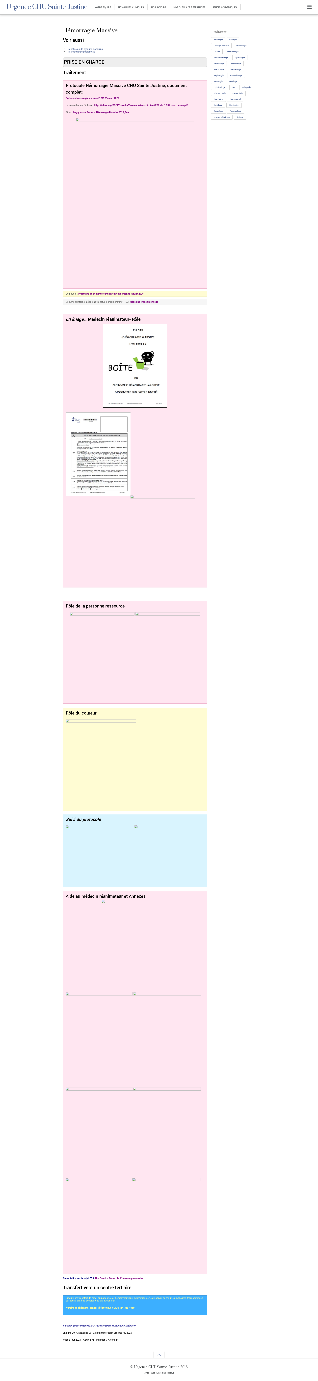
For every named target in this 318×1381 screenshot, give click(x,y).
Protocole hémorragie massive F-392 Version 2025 (92, 98)
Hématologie (219, 63)
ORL (233, 87)
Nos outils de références (189, 7)
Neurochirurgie (236, 75)
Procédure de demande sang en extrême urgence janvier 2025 (111, 294)
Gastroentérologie (221, 57)
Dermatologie (241, 45)
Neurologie (218, 81)
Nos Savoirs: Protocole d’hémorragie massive (119, 1278)
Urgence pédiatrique (222, 117)
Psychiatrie (218, 99)
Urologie (240, 117)
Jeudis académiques (224, 7)
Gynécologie (240, 57)
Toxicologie (218, 111)
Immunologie (236, 63)
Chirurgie (233, 39)
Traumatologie (235, 111)
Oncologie (233, 81)
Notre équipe (103, 7)
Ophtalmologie (219, 87)
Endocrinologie (232, 51)
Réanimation (234, 105)
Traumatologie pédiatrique (81, 52)
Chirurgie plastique (221, 45)
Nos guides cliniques (131, 7)
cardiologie (218, 39)
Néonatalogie (236, 69)
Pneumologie (238, 93)
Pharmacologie (220, 93)
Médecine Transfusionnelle (144, 302)
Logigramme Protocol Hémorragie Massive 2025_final (101, 112)
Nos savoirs (158, 7)
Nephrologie (218, 75)
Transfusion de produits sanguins (85, 49)
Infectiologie (219, 69)
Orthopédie (246, 87)
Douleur (217, 51)
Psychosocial (235, 99)
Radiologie (218, 105)
